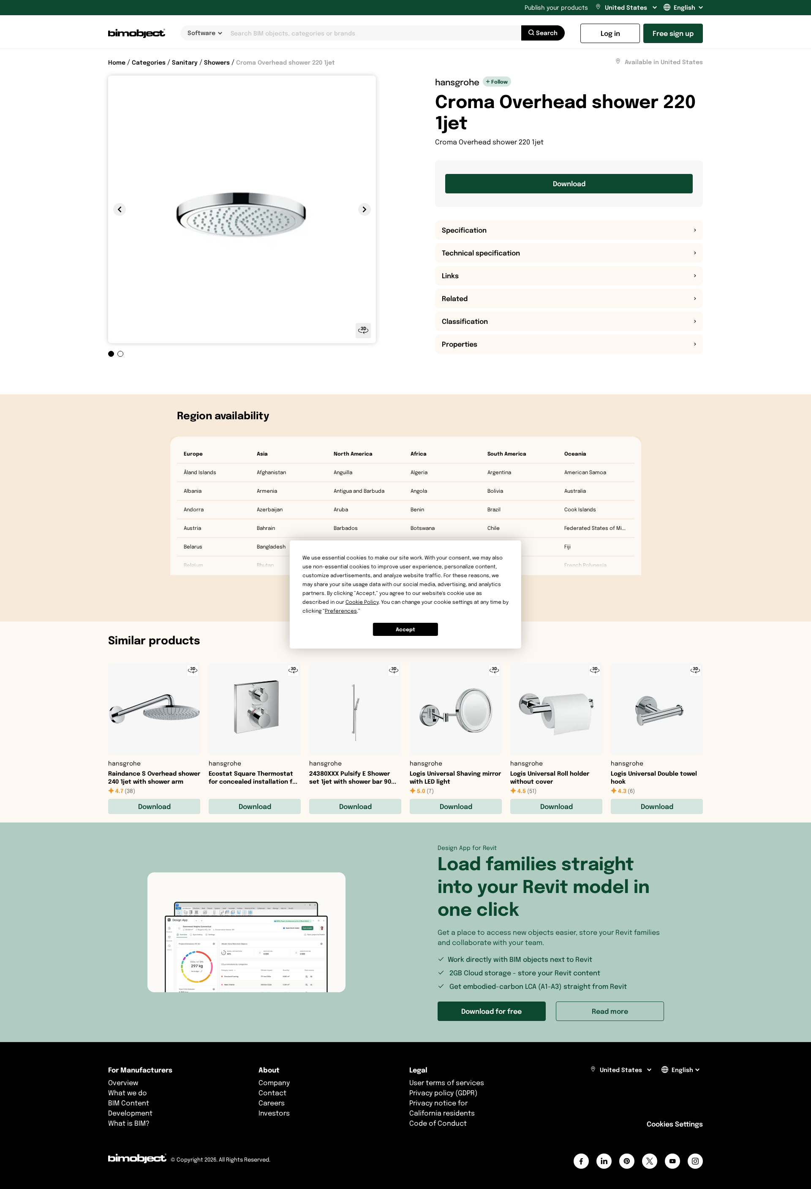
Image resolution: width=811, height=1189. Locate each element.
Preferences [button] (341, 611)
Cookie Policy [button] (362, 602)
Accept (405, 629)
